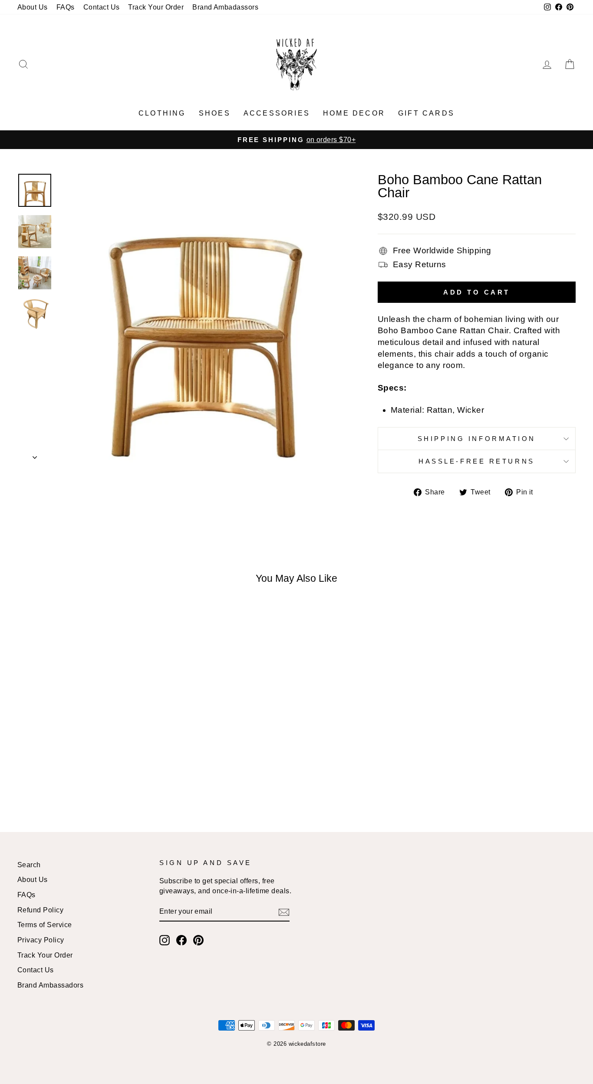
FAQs (65, 7)
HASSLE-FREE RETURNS (476, 461)
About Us (32, 7)
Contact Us (101, 7)
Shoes (215, 113)
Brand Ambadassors (225, 7)
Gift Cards (426, 113)
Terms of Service (44, 924)
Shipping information (477, 438)
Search (29, 865)
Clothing (162, 113)
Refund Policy (40, 910)
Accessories (277, 113)
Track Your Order (156, 7)
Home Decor (354, 113)
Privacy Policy (40, 940)
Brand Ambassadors (50, 985)
